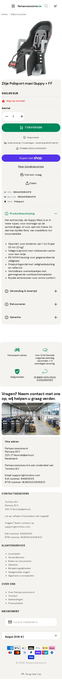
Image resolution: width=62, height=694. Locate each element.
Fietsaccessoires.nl (36, 662)
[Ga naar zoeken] (46, 6)
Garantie (13, 564)
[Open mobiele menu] (13, 6)
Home (5, 14)
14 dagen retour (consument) (33, 148)
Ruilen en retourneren (19, 561)
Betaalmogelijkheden (19, 568)
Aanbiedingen (15, 599)
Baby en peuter (18, 14)
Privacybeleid (15, 603)
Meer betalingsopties (31, 166)
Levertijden (14, 553)
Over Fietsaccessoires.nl (21, 592)
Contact (12, 595)
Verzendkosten (16, 557)
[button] (55, 6)
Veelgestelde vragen (19, 572)
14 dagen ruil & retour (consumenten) (45, 378)
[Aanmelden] (52, 622)
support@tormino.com (17, 526)
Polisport (19, 201)
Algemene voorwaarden (21, 575)
